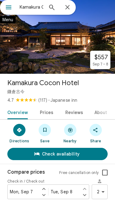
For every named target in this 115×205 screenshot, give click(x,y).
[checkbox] (105, 172)
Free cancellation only (79, 172)
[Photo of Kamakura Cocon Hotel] (57, 37)
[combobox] (31, 7)
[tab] (16, 111)
